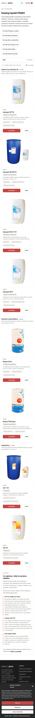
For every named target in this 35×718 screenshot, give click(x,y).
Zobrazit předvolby (17, 712)
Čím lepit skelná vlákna (9, 49)
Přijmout (17, 703)
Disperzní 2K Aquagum (25, 669)
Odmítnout (17, 707)
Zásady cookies (8, 715)
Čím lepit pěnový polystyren (10, 35)
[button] (32, 686)
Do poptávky (11, 130)
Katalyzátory (22, 674)
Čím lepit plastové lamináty (10, 54)
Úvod (2, 9)
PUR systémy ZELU (11, 593)
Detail (26, 130)
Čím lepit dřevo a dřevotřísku (10, 40)
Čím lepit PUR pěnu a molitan (11, 31)
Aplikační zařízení (24, 681)
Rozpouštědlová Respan (25, 671)
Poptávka (28, 3)
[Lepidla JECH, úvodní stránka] (7, 3)
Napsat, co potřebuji (15, 651)
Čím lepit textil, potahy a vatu (10, 44)
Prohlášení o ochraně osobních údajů (21, 715)
